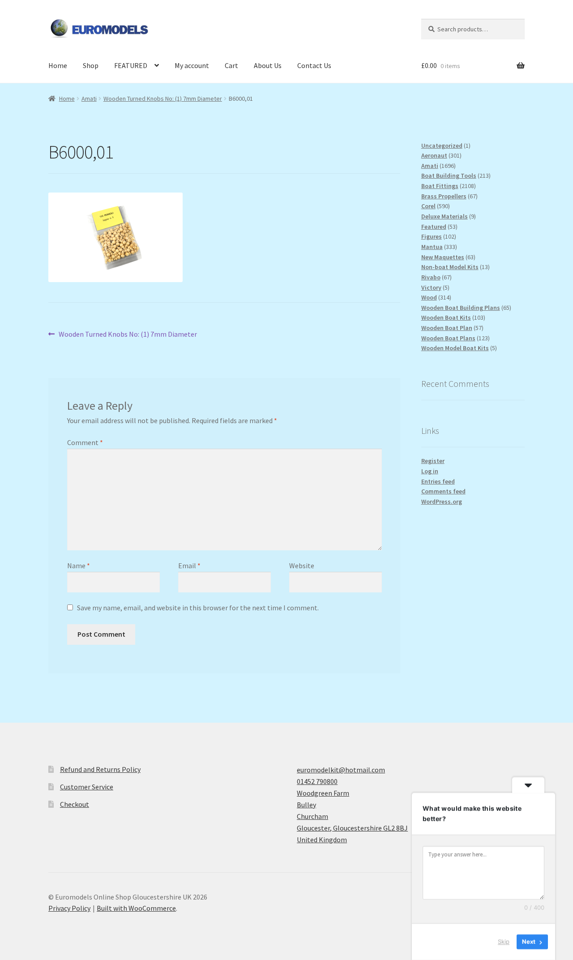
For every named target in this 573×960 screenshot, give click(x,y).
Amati (89, 98)
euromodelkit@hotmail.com (341, 769)
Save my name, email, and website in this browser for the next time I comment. (198, 607)
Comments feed (443, 491)
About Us (268, 65)
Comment (85, 442)
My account (192, 65)
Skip (503, 941)
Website (301, 565)
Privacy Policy (69, 908)
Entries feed (438, 481)
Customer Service (86, 786)
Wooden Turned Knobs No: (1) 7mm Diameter (162, 98)
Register (433, 461)
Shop (90, 65)
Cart (231, 65)
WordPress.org (441, 501)
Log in (429, 471)
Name (78, 565)
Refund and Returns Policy (100, 769)
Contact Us (314, 65)
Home (57, 65)
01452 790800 (317, 781)
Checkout (74, 804)
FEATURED (130, 65)
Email (189, 565)
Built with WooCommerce (136, 908)
